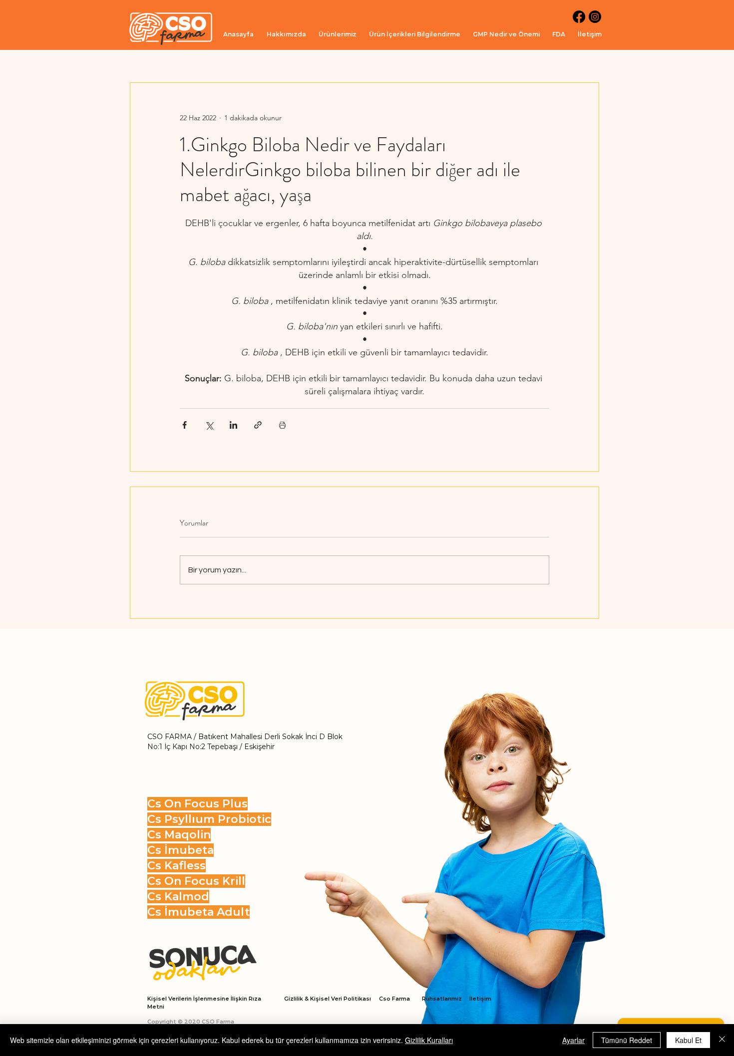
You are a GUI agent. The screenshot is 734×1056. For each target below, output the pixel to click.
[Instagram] (595, 16)
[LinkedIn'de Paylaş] (233, 425)
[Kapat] (722, 1040)
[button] (337, 34)
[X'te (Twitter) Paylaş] (209, 425)
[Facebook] (579, 16)
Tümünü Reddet (626, 1040)
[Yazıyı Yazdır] (282, 425)
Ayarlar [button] (573, 1040)
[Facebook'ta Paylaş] (184, 425)
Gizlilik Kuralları (429, 1040)
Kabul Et (688, 1040)
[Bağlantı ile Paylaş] (258, 425)
